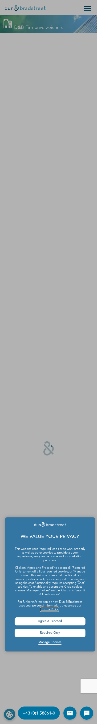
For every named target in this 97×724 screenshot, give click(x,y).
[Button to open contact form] (70, 713)
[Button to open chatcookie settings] (86, 713)
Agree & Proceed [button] (50, 621)
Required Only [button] (50, 632)
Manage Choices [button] (49, 642)
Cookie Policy (49, 609)
